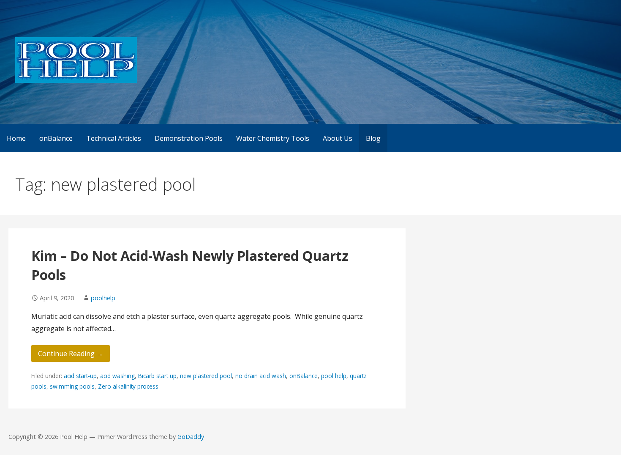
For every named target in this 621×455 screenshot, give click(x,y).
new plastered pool (206, 376)
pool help (333, 376)
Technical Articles (113, 138)
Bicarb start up (157, 376)
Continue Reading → (70, 353)
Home (16, 138)
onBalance (56, 138)
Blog (373, 138)
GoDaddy (190, 437)
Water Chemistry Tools (272, 138)
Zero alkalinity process (128, 386)
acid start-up (80, 376)
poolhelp (103, 298)
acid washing (117, 376)
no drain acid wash (260, 376)
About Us (337, 138)
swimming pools (72, 386)
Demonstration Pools (189, 138)
